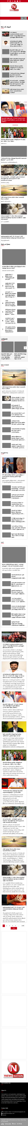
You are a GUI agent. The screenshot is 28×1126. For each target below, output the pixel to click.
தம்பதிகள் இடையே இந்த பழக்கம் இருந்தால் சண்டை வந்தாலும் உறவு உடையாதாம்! (14, 267)
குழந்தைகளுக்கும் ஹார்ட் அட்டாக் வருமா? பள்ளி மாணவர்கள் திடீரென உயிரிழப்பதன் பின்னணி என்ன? (13, 237)
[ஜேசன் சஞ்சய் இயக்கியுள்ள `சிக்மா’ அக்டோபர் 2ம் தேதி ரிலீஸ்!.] (6, 534)
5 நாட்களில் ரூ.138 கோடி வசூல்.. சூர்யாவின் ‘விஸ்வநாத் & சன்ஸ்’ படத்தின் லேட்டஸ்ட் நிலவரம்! (19, 528)
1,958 (23, 925)
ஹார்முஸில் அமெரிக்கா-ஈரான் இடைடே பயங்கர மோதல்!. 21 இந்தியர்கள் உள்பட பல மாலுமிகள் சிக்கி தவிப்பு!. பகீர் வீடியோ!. (18, 584)
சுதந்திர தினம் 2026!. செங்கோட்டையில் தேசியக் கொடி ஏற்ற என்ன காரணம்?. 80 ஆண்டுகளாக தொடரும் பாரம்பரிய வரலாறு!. (10, 286)
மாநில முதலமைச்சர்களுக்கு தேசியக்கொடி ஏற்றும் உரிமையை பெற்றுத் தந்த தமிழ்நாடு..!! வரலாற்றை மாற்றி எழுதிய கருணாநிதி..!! (10, 303)
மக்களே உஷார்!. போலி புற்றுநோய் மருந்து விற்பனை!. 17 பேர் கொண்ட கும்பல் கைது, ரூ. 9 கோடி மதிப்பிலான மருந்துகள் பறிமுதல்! (18, 446)
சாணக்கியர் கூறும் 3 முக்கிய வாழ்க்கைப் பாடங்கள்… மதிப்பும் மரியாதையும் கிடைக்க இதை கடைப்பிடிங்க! (10, 321)
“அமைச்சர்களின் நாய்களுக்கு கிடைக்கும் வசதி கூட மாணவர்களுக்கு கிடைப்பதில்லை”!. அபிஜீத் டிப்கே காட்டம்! (18, 430)
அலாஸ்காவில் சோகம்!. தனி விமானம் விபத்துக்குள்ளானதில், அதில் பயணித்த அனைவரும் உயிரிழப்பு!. (18, 576)
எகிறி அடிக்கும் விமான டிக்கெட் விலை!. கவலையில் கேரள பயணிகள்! (17, 91)
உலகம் (2, 542)
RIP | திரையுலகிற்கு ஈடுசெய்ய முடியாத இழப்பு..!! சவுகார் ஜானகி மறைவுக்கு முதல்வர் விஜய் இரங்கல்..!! (13, 476)
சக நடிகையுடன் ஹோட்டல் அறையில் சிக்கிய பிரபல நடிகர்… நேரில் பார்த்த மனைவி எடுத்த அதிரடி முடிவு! (18, 504)
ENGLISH (8, 1124)
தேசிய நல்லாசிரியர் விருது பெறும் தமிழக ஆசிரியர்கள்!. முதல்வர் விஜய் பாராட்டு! (17, 60)
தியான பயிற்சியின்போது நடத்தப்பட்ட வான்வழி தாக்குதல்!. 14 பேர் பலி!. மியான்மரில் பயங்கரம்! (12, 565)
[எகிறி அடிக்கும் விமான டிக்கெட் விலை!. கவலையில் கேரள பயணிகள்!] (5, 91)
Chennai (4, 1115)
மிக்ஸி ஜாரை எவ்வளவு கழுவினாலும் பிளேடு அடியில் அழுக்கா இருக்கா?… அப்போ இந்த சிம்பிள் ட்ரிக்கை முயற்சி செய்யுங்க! (10, 312)
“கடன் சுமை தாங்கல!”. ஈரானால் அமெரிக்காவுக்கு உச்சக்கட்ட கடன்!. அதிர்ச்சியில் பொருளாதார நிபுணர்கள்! (18, 600)
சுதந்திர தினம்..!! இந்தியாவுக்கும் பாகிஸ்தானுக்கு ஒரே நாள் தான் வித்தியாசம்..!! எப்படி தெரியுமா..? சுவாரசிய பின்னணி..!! (10, 277)
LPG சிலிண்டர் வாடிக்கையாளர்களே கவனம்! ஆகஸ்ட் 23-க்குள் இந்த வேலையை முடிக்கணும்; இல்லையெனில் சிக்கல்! (17, 35)
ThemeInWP (5, 1121)
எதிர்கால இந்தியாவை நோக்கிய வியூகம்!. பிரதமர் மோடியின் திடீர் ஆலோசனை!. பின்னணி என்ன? (18, 438)
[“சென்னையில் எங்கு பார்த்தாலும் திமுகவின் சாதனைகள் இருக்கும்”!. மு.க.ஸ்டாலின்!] (5, 75)
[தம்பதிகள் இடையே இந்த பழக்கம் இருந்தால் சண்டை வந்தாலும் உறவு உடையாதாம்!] (14, 257)
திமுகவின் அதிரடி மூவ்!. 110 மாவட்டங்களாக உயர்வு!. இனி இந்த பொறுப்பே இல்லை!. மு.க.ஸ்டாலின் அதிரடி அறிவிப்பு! (18, 52)
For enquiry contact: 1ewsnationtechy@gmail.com (13, 1111)
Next (25, 347)
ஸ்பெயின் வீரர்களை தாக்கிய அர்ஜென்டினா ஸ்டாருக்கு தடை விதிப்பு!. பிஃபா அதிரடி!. (17, 67)
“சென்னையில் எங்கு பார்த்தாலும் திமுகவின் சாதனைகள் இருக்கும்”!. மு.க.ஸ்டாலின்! (17, 75)
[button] (22, 18)
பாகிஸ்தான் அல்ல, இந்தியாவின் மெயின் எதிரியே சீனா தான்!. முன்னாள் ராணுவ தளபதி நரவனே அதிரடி (18, 422)
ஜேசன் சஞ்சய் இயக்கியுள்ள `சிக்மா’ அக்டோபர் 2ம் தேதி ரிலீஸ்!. (18, 535)
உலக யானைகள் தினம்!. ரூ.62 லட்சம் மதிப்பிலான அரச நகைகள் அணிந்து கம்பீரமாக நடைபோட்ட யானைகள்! (18, 414)
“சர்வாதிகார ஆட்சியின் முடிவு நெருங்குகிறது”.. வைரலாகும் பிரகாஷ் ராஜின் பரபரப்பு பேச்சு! (18, 488)
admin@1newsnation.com (8, 1113)
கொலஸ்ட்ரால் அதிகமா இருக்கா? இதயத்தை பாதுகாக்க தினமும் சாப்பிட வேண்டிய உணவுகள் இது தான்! (18, 512)
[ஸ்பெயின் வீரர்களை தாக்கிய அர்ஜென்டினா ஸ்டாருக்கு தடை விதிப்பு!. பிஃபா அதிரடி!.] (5, 67)
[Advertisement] (14, 946)
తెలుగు (14, 1124)
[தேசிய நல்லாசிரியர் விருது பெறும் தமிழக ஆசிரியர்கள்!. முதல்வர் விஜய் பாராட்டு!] (5, 60)
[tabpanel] (14, 112)
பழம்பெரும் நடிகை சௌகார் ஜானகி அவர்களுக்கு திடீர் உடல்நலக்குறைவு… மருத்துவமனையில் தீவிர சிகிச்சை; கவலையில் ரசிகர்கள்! (18, 496)
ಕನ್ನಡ (19, 1124)
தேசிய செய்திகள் (5, 364)
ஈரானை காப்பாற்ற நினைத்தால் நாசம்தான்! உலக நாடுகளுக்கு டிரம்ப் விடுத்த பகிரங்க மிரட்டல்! (19, 608)
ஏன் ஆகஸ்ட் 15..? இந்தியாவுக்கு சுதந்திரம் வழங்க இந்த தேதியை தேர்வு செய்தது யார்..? (10, 294)
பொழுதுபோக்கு (4, 452)
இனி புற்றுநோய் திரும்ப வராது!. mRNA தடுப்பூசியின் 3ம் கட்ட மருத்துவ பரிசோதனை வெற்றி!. (19, 615)
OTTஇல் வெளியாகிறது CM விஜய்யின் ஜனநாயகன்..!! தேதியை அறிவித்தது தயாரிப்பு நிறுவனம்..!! (18, 520)
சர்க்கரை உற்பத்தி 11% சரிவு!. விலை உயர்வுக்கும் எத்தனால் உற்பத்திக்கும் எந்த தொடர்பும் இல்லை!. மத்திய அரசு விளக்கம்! (13, 217)
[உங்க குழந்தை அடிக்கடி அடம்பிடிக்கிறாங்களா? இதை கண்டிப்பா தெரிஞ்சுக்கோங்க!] (21, 329)
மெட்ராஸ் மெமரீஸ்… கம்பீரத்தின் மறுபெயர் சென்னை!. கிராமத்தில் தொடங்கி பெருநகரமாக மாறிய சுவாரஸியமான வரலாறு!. (17, 83)
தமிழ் (2, 1124)
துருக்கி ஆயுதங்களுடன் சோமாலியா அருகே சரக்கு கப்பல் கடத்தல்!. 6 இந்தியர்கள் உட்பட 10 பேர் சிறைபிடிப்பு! (18, 592)
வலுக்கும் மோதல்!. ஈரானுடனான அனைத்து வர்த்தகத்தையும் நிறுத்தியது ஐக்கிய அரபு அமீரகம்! (18, 623)
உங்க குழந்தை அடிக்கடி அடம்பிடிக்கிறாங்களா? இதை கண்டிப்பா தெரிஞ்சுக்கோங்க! (10, 329)
